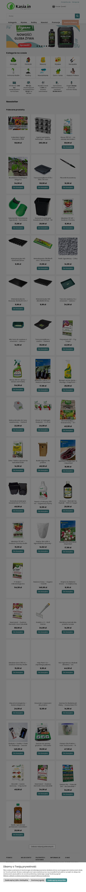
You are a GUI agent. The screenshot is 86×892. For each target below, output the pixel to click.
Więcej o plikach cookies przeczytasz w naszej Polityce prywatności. (26, 876)
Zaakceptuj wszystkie (56, 880)
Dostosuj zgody (37, 880)
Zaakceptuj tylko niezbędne (16, 880)
